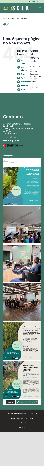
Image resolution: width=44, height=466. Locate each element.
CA (30, 2)
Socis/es (24, 86)
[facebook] (4, 137)
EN (38, 2)
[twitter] (7, 137)
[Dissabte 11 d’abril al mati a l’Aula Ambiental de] (22, 224)
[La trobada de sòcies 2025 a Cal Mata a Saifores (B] (22, 302)
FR (41, 2)
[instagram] (11, 137)
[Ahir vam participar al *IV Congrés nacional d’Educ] (22, 263)
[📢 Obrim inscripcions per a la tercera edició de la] (22, 186)
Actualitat (25, 82)
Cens (23, 74)
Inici (4, 18)
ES (34, 2)
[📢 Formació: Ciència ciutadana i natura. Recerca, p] (22, 380)
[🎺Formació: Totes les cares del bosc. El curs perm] (22, 341)
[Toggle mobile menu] (40, 8)
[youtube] (15, 137)
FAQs (23, 89)
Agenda (24, 78)
